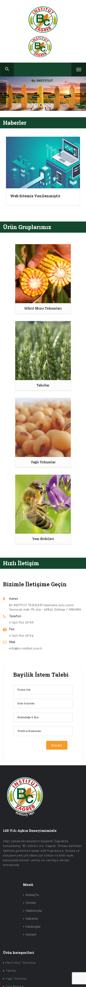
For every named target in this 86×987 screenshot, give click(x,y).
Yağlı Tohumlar (16, 978)
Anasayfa (32, 894)
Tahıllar (11, 970)
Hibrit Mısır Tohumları (21, 962)
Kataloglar (33, 926)
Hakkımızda (34, 910)
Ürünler (31, 902)
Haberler (32, 918)
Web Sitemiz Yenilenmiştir (35, 196)
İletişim (31, 934)
